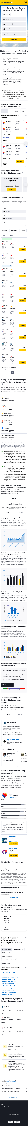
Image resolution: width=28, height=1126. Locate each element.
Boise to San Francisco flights (9, 992)
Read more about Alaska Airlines (13, 740)
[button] (21, 10)
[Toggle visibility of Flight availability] (9, 620)
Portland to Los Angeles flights (9, 975)
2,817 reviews (12, 853)
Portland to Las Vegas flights (9, 972)
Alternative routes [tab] (6, 949)
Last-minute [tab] (16, 110)
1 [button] (12, 372)
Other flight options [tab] (7, 956)
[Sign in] (22, 3)
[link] (11, 189)
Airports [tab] (20, 714)
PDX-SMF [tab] (14, 498)
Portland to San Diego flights (9, 988)
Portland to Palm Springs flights (9, 985)
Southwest (11, 793)
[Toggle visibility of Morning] (6, 656)
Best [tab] (11, 110)
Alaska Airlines (12, 836)
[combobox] (6, 14)
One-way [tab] (23, 110)
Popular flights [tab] (6, 963)
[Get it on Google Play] (10, 1122)
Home (10, 1097)
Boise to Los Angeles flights (8, 990)
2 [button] (15, 372)
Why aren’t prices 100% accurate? (11, 1091)
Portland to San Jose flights (8, 994)
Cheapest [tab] (4, 110)
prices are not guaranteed (11, 1081)
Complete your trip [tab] (18, 949)
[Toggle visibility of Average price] (19, 620)
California (15, 1097)
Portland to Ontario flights (8, 979)
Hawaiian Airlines (13, 848)
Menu (25, 1)
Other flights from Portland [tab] (9, 959)
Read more (5, 764)
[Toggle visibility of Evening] (13, 657)
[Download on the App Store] (17, 1122)
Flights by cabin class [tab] (7, 952)
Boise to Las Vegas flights (8, 983)
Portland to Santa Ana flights (9, 981)
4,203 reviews (12, 797)
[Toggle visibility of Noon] (13, 656)
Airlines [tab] (21, 512)
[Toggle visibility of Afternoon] (7, 657)
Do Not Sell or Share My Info (14, 1114)
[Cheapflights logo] (6, 2)
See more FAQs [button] (14, 897)
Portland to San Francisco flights (10, 977)
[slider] (26, 226)
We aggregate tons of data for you (11, 1088)
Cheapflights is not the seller (9, 1085)
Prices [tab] (7, 512)
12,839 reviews (12, 841)
